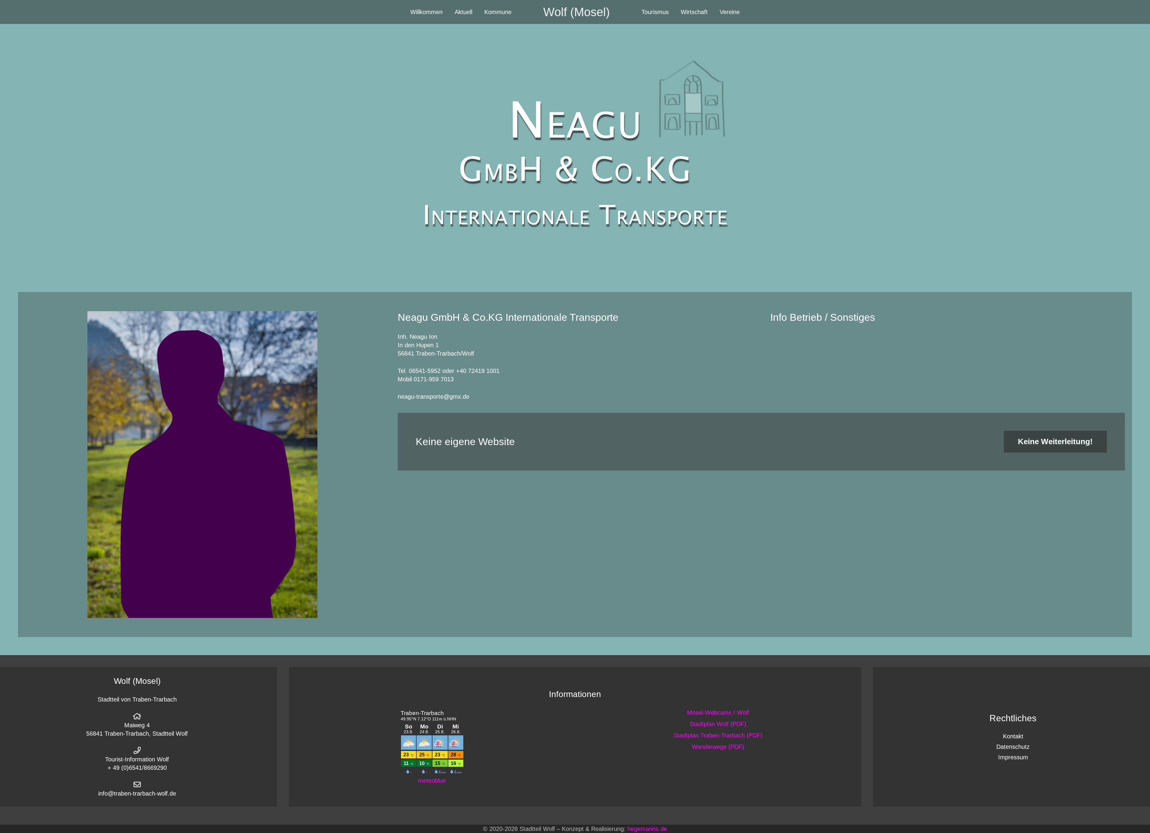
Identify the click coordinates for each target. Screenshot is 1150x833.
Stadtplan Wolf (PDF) (718, 724)
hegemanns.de (647, 829)
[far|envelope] (137, 784)
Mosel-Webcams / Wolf (718, 712)
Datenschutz (1013, 746)
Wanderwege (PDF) (718, 746)
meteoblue (432, 780)
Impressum (1013, 757)
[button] (477, 12)
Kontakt (1013, 736)
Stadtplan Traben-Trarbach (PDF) (718, 735)
